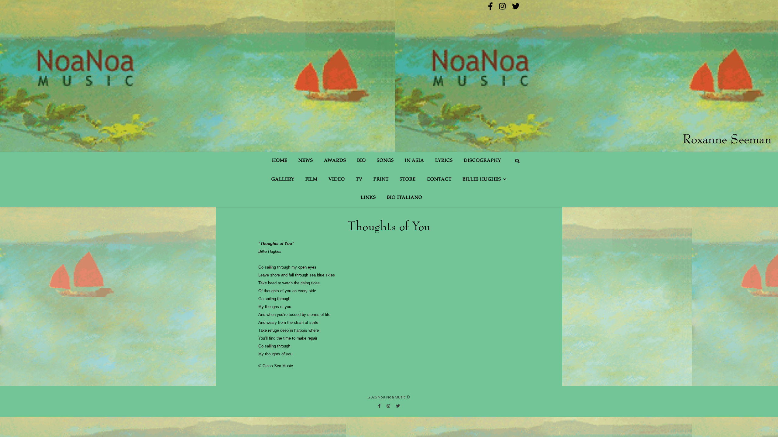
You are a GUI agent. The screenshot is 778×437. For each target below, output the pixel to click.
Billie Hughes (482, 179)
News (305, 160)
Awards (335, 160)
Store (408, 179)
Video (337, 179)
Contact (439, 179)
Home (279, 160)
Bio (361, 160)
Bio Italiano (404, 197)
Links (368, 197)
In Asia (414, 160)
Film (311, 179)
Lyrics (444, 160)
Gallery (282, 179)
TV (359, 179)
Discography (482, 160)
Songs (385, 160)
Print (381, 179)
